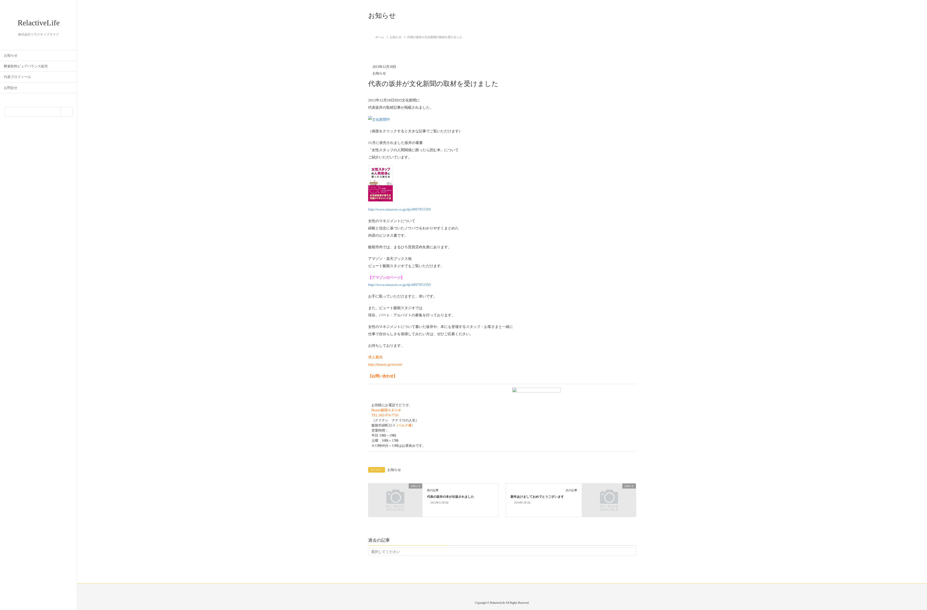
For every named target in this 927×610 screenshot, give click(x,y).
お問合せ (10, 88)
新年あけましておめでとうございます (537, 496)
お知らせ (10, 55)
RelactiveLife (39, 22)
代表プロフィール (17, 77)
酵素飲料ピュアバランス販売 (26, 66)
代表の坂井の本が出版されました (450, 496)
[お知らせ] (395, 500)
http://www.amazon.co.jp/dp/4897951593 (399, 209)
